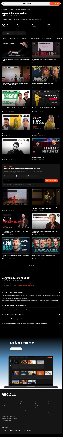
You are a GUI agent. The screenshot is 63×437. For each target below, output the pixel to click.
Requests (22, 407)
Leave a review (23, 405)
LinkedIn (36, 410)
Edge (49, 405)
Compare (4, 410)
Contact (22, 403)
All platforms (51, 401)
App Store (50, 412)
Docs (3, 407)
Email (35, 412)
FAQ (21, 401)
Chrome (49, 403)
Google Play (51, 414)
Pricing (3, 403)
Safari (49, 410)
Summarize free (51, 180)
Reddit (35, 403)
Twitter (35, 401)
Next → (57, 265)
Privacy (4, 430)
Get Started (55, 3)
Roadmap (22, 412)
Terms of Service (15, 430)
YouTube (36, 407)
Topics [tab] (7, 33)
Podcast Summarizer (7, 420)
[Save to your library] (28, 43)
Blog (3, 412)
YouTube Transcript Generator (9, 418)
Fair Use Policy (27, 430)
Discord (36, 405)
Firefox (49, 407)
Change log (23, 410)
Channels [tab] (20, 33)
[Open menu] (4, 3)
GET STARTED (17, 348)
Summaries (4, 414)
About (3, 401)
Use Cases (4, 405)
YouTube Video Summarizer (8, 416)
